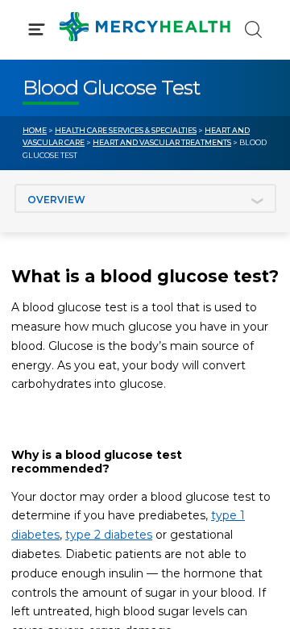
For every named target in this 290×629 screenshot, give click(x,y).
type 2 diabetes (108, 534)
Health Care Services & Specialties (126, 130)
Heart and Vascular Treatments (162, 142)
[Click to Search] (253, 29)
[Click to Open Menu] (37, 29)
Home (35, 130)
